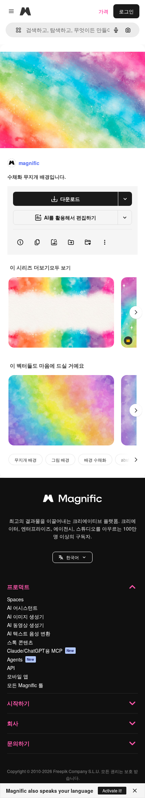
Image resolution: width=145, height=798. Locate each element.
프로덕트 (18, 587)
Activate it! (112, 790)
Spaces (15, 599)
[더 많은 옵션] (104, 242)
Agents (20, 659)
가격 (103, 11)
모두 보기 (60, 267)
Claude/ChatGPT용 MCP (40, 650)
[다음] (136, 312)
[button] (72, 557)
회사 (12, 723)
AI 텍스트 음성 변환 (28, 633)
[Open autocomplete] (15, 30)
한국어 (72, 557)
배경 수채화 (95, 460)
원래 (40, 60)
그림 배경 (60, 460)
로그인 (126, 11)
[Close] (135, 790)
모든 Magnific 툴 (25, 685)
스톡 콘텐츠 (20, 642)
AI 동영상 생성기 (25, 624)
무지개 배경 (25, 460)
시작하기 (18, 703)
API (11, 667)
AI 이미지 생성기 (25, 616)
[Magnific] (72, 500)
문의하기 (18, 743)
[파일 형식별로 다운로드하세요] (125, 199)
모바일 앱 (17, 676)
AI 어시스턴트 (22, 607)
